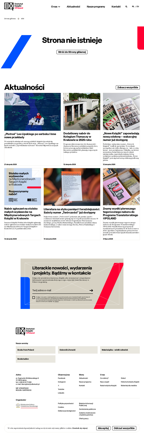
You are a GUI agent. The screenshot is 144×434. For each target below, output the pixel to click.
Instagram (62, 382)
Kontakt (82, 386)
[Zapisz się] (90, 290)
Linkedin (61, 393)
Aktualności (83, 378)
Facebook (61, 378)
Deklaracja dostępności (66, 411)
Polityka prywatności (66, 403)
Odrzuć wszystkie (124, 428)
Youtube (61, 389)
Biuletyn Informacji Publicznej (86, 404)
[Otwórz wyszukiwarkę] (126, 6)
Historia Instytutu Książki (130, 382)
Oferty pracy (83, 419)
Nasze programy (85, 382)
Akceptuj (103, 428)
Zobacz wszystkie (127, 87)
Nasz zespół (104, 382)
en (138, 6)
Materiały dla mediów (129, 386)
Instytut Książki (13, 7)
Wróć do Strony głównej (72, 52)
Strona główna (10, 19)
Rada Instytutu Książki (108, 386)
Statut (123, 378)
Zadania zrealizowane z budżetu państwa (87, 414)
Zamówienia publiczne (87, 409)
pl (133, 6)
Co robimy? (104, 378)
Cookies (61, 407)
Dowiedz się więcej (79, 428)
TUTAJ (57, 301)
